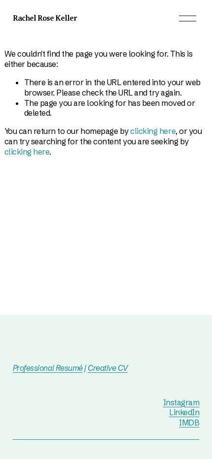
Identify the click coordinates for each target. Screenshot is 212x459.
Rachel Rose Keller (45, 18)
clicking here (153, 131)
